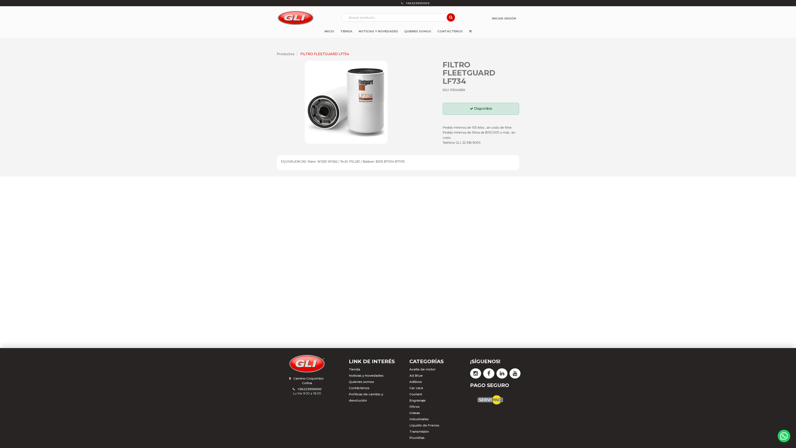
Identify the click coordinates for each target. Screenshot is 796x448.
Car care (416, 388)
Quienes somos (361, 382)
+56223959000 (309, 389)
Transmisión (419, 431)
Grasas (414, 413)
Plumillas (417, 438)
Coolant (415, 394)
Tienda (354, 369)
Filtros (414, 407)
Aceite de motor (422, 369)
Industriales (419, 419)
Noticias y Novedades (366, 375)
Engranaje (417, 400)
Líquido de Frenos (424, 425)
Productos (286, 54)
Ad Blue (416, 375)
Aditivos (415, 382)
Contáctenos (359, 388)
